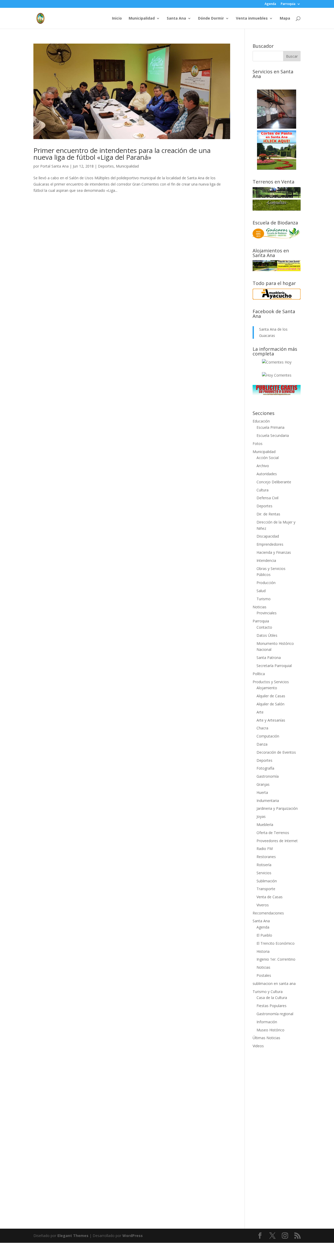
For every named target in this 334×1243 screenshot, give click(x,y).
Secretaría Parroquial (274, 665)
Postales (264, 975)
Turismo (264, 598)
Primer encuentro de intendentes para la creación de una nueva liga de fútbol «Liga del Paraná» (122, 154)
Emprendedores (270, 544)
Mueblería (265, 824)
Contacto (264, 627)
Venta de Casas (270, 896)
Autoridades (267, 473)
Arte (260, 712)
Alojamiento (267, 687)
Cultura (263, 489)
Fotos (258, 443)
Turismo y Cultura (268, 991)
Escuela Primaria (270, 427)
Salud (261, 590)
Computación (268, 736)
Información (267, 1021)
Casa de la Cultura (272, 997)
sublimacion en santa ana (274, 983)
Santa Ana (176, 18)
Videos (258, 1045)
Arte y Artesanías (271, 720)
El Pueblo (264, 935)
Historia (263, 951)
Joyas (261, 816)
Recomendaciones (268, 913)
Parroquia (288, 4)
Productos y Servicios (271, 681)
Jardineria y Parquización (277, 808)
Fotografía (265, 768)
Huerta (262, 792)
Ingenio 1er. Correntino (276, 959)
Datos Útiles (267, 635)
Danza (262, 744)
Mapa (285, 18)
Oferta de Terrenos (273, 832)
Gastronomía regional (275, 1013)
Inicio (117, 18)
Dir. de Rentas (268, 514)
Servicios (264, 872)
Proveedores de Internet (277, 840)
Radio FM (265, 848)
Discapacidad (268, 536)
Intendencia (266, 560)
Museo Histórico (270, 1029)
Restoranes (266, 856)
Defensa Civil (267, 497)
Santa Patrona (269, 657)
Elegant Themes (72, 1235)
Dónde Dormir (211, 18)
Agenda (270, 4)
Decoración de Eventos (276, 752)
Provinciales (267, 612)
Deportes (106, 166)
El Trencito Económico (276, 943)
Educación (261, 421)
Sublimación (267, 880)
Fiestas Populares (272, 1005)
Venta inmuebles (252, 18)
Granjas (263, 784)
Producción (266, 582)
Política (259, 673)
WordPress (132, 1235)
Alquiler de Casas (271, 695)
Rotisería (264, 864)
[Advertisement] (277, 1135)
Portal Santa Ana (54, 166)
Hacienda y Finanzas (274, 552)
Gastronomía (268, 776)
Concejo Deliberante (274, 481)
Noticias (259, 606)
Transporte (266, 888)
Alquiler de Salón (270, 703)
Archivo (263, 465)
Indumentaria (268, 800)
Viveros (263, 904)
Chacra (262, 727)
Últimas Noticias (266, 1037)
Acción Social (268, 457)
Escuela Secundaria (273, 435)
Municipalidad (142, 18)
